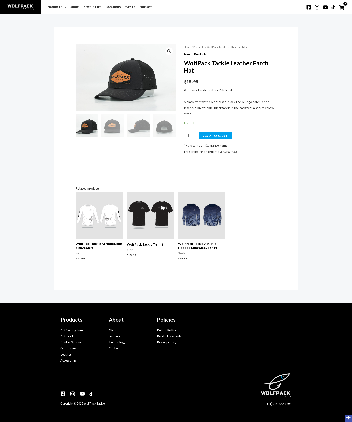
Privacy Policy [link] (166, 342)
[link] (348, 418)
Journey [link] (114, 336)
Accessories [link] (68, 360)
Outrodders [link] (68, 348)
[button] (169, 51)
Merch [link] (188, 54)
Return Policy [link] (166, 330)
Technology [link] (117, 342)
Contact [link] (114, 348)
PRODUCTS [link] (54, 7)
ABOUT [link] (75, 7)
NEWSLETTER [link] (93, 7)
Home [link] (187, 47)
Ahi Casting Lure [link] (71, 330)
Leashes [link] (66, 354)
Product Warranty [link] (169, 336)
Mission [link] (114, 330)
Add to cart (215, 135)
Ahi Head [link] (66, 336)
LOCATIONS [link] (113, 7)
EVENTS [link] (130, 7)
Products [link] (198, 47)
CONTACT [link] (145, 7)
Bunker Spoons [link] (70, 342)
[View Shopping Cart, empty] (342, 7)
